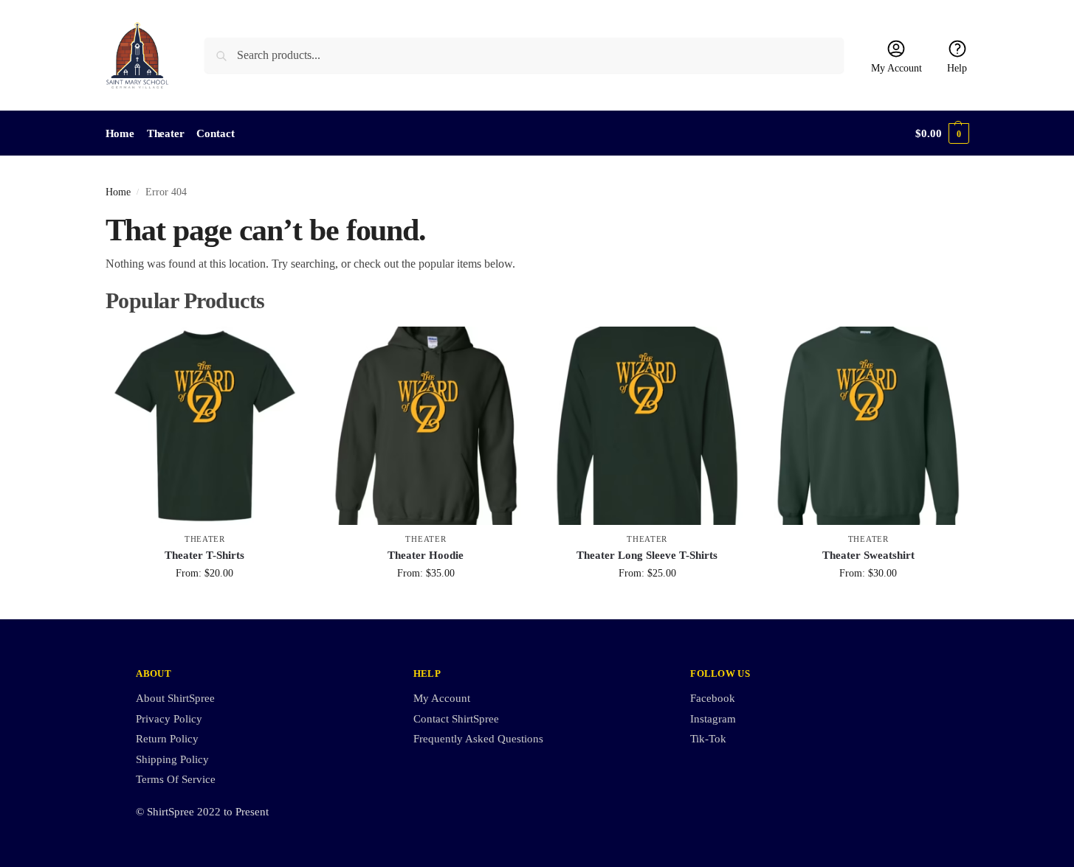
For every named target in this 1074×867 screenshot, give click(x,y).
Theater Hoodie (426, 555)
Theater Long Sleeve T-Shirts (646, 555)
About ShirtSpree (175, 698)
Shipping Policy (172, 759)
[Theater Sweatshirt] (868, 426)
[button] (941, 133)
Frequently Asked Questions (478, 739)
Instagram (713, 719)
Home (118, 192)
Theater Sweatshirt (868, 555)
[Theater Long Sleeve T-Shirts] (647, 426)
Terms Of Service (176, 779)
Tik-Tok (708, 739)
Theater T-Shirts (204, 555)
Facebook (712, 698)
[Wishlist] (282, 349)
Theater (205, 539)
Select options (204, 604)
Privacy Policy (169, 719)
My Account (896, 68)
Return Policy (167, 739)
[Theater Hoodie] (426, 426)
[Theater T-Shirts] (205, 426)
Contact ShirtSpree (456, 719)
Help (957, 68)
